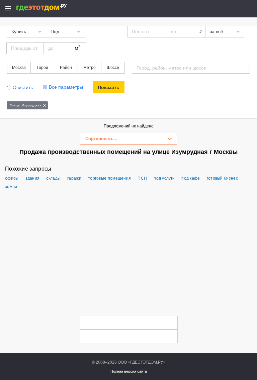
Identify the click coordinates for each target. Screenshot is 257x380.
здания (32, 178)
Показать (108, 87)
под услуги (164, 178)
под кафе (190, 178)
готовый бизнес (222, 178)
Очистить (23, 87)
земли (11, 186)
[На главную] (48, 7)
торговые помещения (109, 178)
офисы (12, 178)
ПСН (142, 178)
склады (53, 178)
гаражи (74, 178)
